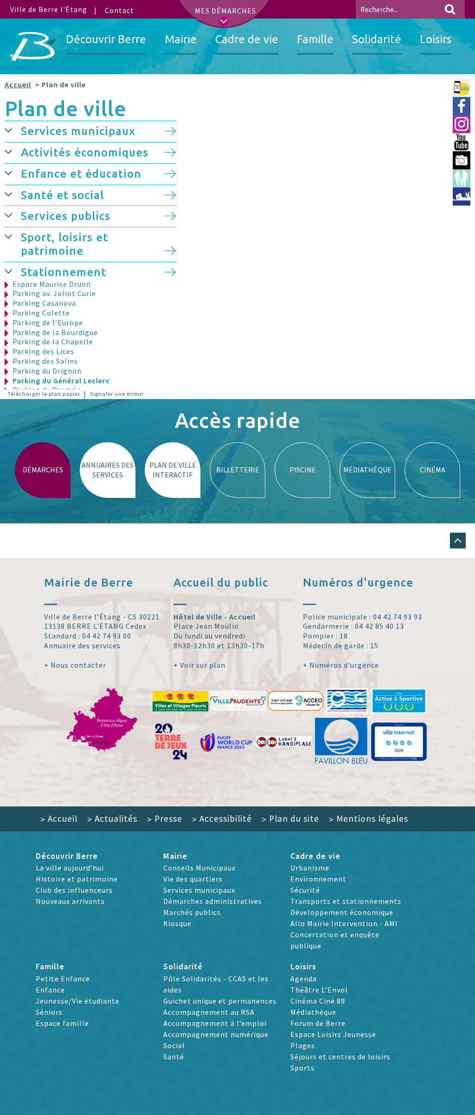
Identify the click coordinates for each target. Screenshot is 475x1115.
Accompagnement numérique (216, 1034)
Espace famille (62, 1023)
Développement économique (341, 912)
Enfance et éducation (81, 174)
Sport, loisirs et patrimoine (64, 244)
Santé (173, 1056)
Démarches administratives (212, 901)
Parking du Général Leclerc (61, 380)
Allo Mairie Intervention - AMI (344, 923)
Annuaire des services (82, 645)
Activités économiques (84, 152)
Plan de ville (66, 108)
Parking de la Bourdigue (55, 332)
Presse (164, 818)
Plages (302, 1045)
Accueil (18, 84)
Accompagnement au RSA (209, 1012)
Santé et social (62, 195)
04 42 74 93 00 (106, 635)
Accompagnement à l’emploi (215, 1023)
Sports (302, 1067)
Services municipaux (78, 131)
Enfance (50, 989)
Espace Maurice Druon (52, 284)
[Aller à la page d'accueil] (33, 46)
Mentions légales (368, 818)
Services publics (65, 216)
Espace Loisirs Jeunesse (333, 1034)
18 (344, 635)
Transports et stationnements (345, 901)
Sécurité (305, 890)
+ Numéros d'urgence (341, 665)
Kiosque (177, 923)
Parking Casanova (44, 303)
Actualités (112, 818)
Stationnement (63, 272)
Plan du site (290, 818)
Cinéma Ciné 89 (317, 1000)
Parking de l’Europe (48, 322)
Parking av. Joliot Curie (54, 293)
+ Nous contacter (75, 665)
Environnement (318, 878)
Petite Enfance (63, 978)
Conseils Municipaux (199, 867)
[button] (13, 130)
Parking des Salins (45, 361)
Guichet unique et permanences (219, 1000)
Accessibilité (222, 818)
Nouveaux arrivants (70, 901)
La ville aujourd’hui (70, 867)
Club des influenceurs (74, 890)
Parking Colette (41, 312)
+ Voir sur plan (199, 665)
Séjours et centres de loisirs (340, 1056)
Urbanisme (309, 867)
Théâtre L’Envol (319, 989)
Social (174, 1045)
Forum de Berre (318, 1023)
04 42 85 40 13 (379, 626)
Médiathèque (313, 1012)
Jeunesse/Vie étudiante (78, 1000)
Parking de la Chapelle (53, 341)
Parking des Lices (43, 351)
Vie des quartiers (193, 878)
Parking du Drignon (47, 370)
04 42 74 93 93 (397, 616)
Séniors (49, 1012)
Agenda (303, 978)
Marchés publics (192, 912)
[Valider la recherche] (450, 9)
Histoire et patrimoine (77, 878)
